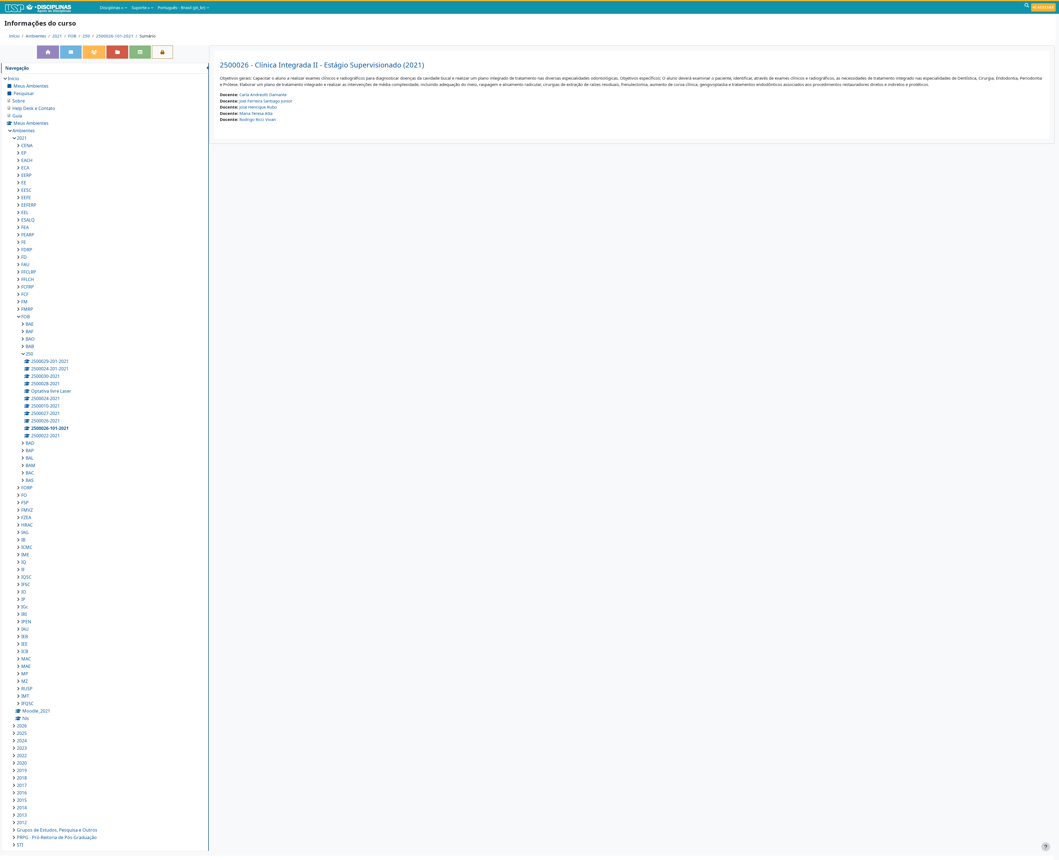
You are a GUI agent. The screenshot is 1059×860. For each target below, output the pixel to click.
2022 (22, 756)
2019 (22, 770)
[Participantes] (94, 52)
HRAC (27, 525)
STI (20, 845)
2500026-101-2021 (114, 36)
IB (23, 540)
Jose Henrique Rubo (258, 107)
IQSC (26, 577)
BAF (29, 331)
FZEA (26, 517)
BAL (29, 458)
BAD (30, 443)
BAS (30, 480)
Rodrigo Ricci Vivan (257, 119)
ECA (25, 168)
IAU (25, 629)
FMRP (27, 309)
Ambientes (36, 36)
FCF (24, 294)
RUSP (27, 689)
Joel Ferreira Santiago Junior (265, 101)
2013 (22, 815)
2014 (22, 808)
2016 (22, 793)
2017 (22, 785)
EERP (26, 175)
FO (24, 495)
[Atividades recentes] (117, 52)
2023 (22, 748)
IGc (24, 607)
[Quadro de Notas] (140, 52)
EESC (26, 190)
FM (24, 302)
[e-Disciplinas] (46, 7)
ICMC (26, 547)
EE (23, 183)
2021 (57, 36)
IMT (25, 696)
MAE (26, 666)
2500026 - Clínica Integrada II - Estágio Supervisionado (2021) (322, 65)
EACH (27, 160)
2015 (22, 800)
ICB (24, 651)
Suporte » (141, 7)
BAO (30, 339)
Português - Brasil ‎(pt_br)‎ (181, 7)
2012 (22, 822)
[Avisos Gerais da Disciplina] (71, 52)
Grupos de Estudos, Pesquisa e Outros (57, 830)
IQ (23, 562)
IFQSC (27, 703)
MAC (26, 659)
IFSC (25, 584)
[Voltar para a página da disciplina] (48, 52)
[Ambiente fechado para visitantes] (162, 52)
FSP (25, 503)
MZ (24, 681)
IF (23, 570)
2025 (22, 733)
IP (23, 599)
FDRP (26, 250)
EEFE (26, 198)
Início (14, 36)
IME (25, 555)
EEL (24, 212)
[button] (1026, 7)
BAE (30, 324)
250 (86, 36)
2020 (22, 763)
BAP (30, 450)
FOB (72, 36)
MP (24, 674)
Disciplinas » (112, 7)
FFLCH (27, 279)
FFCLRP (28, 272)
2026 (22, 726)
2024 (22, 741)
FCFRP (27, 287)
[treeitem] (104, 461)
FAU (25, 264)
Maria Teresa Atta (255, 113)
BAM (30, 465)
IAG (25, 532)
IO (23, 592)
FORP (27, 488)
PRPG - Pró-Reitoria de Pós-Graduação (57, 837)
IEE (24, 644)
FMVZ (27, 510)
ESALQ (28, 220)
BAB (30, 346)
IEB (24, 636)
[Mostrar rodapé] (1045, 846)
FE (23, 242)
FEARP (27, 235)
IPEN (26, 622)
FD (24, 257)
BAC (30, 473)
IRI (24, 614)
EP (23, 153)
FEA (25, 227)
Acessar (1045, 7)
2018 (22, 778)
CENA (27, 145)
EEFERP (28, 205)
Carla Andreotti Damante (263, 94)
